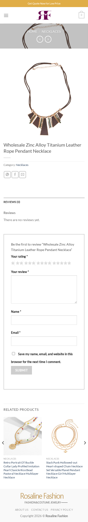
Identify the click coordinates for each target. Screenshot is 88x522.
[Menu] (6, 15)
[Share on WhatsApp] (7, 174)
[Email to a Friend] (22, 174)
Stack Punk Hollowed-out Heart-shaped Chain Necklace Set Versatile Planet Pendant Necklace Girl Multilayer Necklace (64, 470)
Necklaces (51, 31)
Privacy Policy (62, 509)
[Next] (84, 452)
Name (16, 311)
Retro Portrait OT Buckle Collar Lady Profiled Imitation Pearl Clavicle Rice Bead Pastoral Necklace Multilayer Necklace (21, 470)
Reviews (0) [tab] (12, 201)
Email (15, 332)
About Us (21, 509)
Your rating (19, 256)
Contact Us (39, 509)
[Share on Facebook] (15, 174)
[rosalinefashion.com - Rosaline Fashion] (44, 15)
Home (32, 31)
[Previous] (3, 452)
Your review (20, 272)
